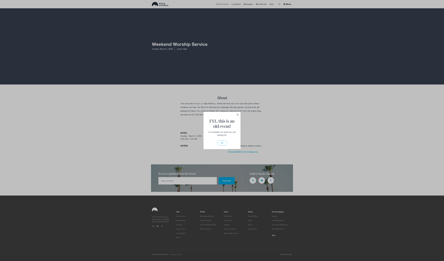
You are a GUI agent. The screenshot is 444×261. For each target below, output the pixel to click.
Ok (222, 143)
